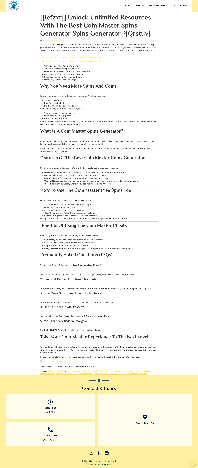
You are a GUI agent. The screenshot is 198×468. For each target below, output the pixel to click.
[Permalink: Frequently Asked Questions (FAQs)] (41, 260)
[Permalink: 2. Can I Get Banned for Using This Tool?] (41, 284)
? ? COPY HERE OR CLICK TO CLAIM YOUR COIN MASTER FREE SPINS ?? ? (71, 57)
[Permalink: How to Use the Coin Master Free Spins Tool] (41, 196)
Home (128, 5)
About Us (140, 5)
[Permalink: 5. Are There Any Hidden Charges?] (41, 326)
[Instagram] (91, 453)
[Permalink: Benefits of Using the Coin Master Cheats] (41, 231)
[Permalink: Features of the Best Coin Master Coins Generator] (41, 163)
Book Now (184, 5)
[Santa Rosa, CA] (145, 417)
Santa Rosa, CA (145, 423)
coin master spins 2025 (67, 373)
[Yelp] (99, 453)
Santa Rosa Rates (157, 5)
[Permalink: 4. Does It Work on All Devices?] (41, 312)
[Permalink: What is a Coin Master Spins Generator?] (41, 137)
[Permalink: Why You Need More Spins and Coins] (41, 92)
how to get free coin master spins (131, 373)
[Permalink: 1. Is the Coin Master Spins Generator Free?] (41, 270)
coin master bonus (56, 371)
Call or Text (50, 435)
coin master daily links (76, 371)
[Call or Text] (50, 429)
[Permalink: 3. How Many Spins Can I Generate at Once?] (41, 298)
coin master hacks (139, 371)
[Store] (106, 453)
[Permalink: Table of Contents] (41, 54)
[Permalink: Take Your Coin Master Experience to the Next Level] (41, 342)
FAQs (172, 5)
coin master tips (86, 373)
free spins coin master (105, 373)
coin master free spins (119, 371)
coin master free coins (98, 371)
